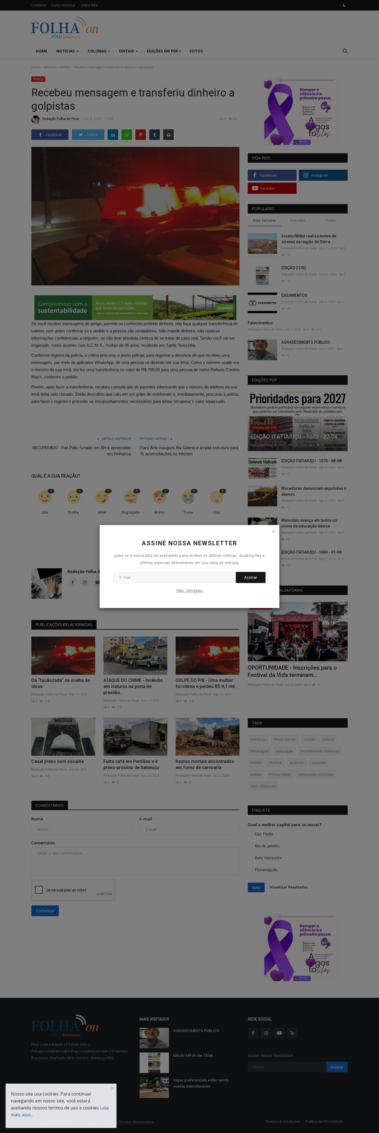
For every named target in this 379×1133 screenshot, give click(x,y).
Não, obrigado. (189, 590)
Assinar (250, 577)
